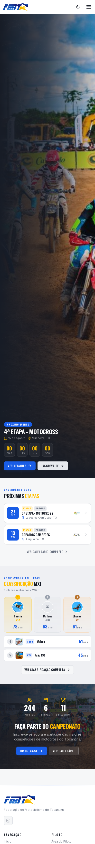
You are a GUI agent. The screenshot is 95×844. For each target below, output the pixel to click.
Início (7, 841)
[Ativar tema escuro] (78, 7)
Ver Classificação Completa (44, 669)
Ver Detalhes (17, 466)
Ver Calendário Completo (45, 552)
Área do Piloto (61, 841)
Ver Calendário (64, 751)
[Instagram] (8, 820)
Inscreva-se (50, 466)
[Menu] (89, 7)
